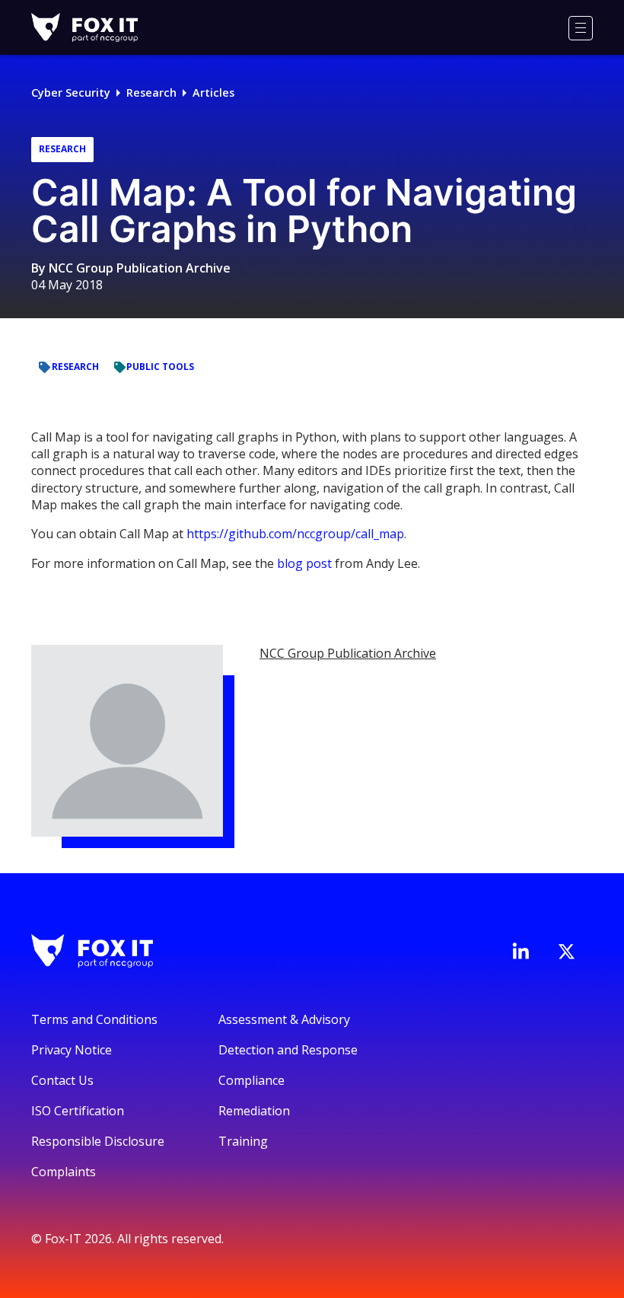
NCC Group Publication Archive (140, 268)
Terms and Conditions (94, 1019)
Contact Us (62, 1080)
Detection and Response (288, 1049)
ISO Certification (77, 1110)
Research (151, 92)
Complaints (63, 1171)
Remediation (254, 1110)
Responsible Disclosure (97, 1141)
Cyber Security (70, 92)
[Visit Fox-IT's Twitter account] (566, 951)
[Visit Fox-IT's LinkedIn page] (520, 950)
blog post (304, 563)
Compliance (251, 1080)
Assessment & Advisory (284, 1019)
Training (243, 1141)
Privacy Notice (71, 1049)
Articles (213, 92)
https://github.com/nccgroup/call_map (295, 533)
